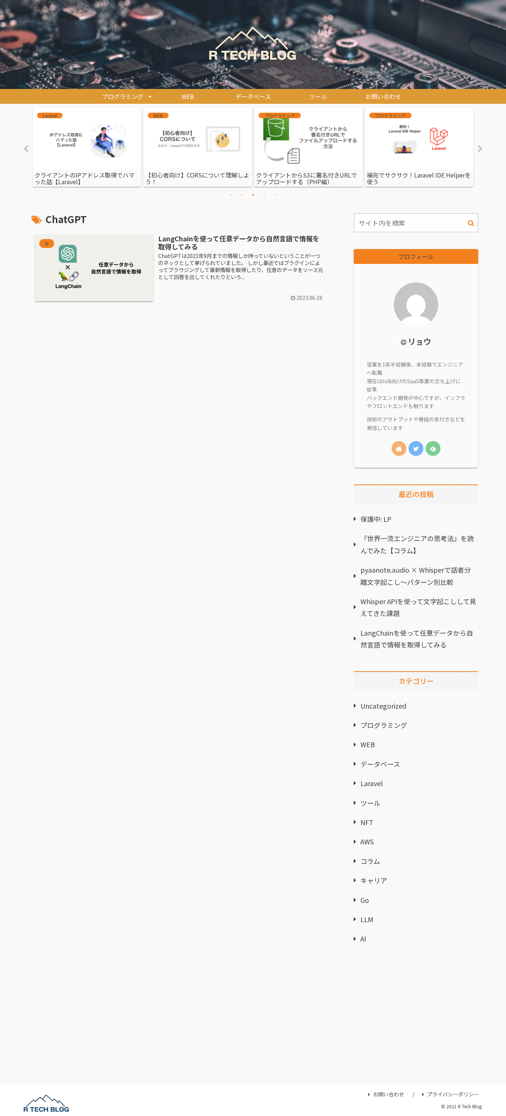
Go (364, 900)
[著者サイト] (399, 448)
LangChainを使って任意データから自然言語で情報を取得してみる (416, 638)
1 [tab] (230, 195)
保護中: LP (376, 519)
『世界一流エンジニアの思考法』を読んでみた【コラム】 (417, 544)
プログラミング (383, 725)
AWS (367, 841)
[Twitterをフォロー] (416, 448)
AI (363, 938)
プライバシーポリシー (453, 1094)
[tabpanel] (87, 147)
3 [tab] (253, 195)
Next (480, 149)
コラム (370, 861)
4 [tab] (264, 195)
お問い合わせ (388, 1094)
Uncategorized (383, 706)
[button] (471, 223)
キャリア (373, 880)
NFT (366, 822)
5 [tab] (275, 195)
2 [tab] (242, 195)
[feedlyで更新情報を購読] (433, 448)
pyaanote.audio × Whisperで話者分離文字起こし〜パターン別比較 (415, 575)
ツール (370, 803)
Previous (26, 149)
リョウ (419, 341)
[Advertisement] (416, 1017)
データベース (380, 764)
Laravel (371, 783)
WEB (367, 744)
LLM (366, 919)
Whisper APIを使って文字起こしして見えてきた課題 (418, 607)
